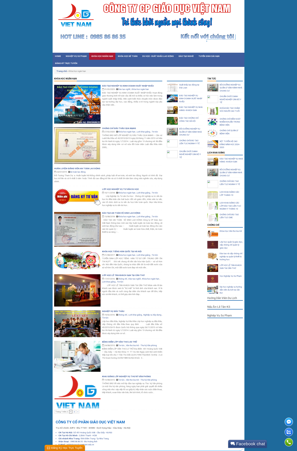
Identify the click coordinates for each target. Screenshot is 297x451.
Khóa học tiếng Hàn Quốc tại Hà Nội (122, 251)
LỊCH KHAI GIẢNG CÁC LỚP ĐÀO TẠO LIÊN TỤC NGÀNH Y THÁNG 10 (230, 206)
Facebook (223, 49)
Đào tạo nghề (186, 56)
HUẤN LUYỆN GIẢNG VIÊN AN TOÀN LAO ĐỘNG (77, 168)
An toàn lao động (78, 172)
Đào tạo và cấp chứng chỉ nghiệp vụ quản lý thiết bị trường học (231, 256)
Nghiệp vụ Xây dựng (152, 315)
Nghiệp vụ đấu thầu (113, 311)
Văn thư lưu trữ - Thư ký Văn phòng (141, 345)
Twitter (215, 49)
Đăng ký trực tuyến (66, 63)
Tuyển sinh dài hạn (209, 56)
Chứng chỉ (122, 279)
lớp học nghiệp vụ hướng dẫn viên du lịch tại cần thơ (231, 290)
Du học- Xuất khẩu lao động (158, 56)
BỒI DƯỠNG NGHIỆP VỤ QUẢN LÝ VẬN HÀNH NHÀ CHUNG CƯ (190, 132)
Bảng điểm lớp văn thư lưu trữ (119, 342)
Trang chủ (61, 71)
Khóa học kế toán (128, 56)
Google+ (231, 49)
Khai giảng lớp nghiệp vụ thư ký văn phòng (126, 376)
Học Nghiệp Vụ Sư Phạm (231, 276)
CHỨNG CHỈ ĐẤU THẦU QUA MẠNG (119, 128)
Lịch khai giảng (143, 132)
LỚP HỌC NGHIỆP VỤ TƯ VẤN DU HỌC (120, 189)
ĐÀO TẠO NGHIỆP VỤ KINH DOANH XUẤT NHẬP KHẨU (128, 86)
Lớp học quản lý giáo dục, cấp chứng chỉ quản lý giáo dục (231, 245)
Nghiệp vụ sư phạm (76, 56)
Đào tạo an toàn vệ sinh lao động (121, 213)
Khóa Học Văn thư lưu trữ (231, 231)
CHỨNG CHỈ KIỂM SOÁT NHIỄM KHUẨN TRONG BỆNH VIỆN (230, 122)
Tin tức (155, 132)
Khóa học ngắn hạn (102, 56)
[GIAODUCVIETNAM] (147, 22)
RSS (240, 49)
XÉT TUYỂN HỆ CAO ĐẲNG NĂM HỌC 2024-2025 (230, 144)
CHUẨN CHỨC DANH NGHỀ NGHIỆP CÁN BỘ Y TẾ (190, 154)
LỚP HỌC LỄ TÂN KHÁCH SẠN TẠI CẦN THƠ (123, 275)
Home (58, 56)
